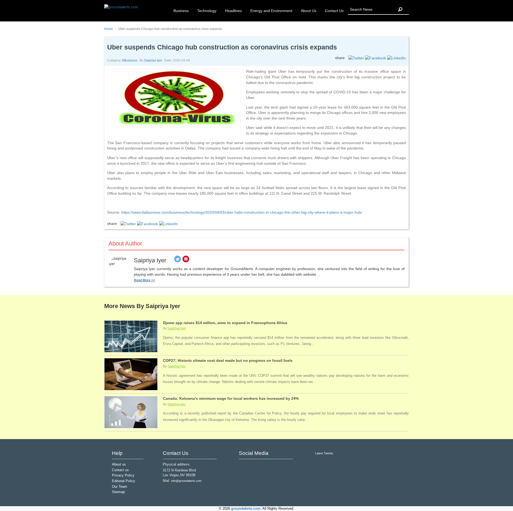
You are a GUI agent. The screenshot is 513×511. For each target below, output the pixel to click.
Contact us (120, 470)
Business (181, 11)
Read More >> (144, 280)
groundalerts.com (246, 508)
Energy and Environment (271, 11)
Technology (206, 11)
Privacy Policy (123, 475)
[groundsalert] (243, 466)
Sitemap (118, 492)
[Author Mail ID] (185, 260)
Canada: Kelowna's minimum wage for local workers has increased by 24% (231, 398)
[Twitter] (177, 260)
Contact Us (334, 11)
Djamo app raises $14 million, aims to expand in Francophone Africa (225, 323)
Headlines (233, 11)
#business (129, 60)
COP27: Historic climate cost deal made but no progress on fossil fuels (228, 360)
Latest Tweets (324, 453)
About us (119, 464)
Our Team (119, 487)
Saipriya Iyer (153, 60)
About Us (308, 11)
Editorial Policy (123, 481)
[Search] (400, 9)
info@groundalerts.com (186, 480)
